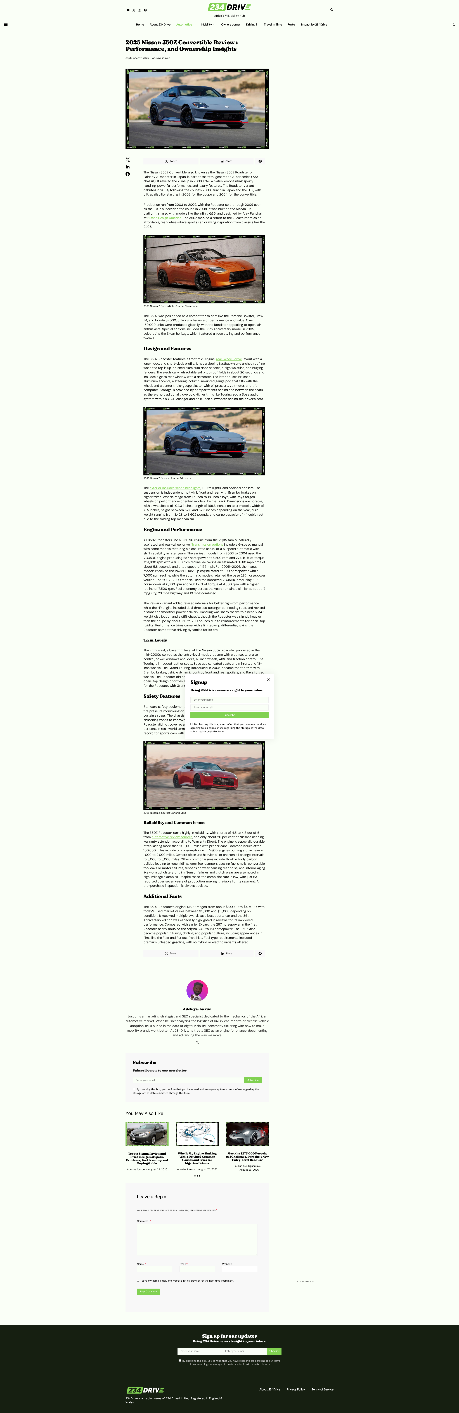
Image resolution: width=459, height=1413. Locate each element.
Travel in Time (273, 24)
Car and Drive (178, 812)
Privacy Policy (296, 1389)
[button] (454, 24)
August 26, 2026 (249, 1169)
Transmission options (207, 545)
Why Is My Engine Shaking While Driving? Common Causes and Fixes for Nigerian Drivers (197, 1158)
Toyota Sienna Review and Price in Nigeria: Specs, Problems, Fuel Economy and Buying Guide (147, 1158)
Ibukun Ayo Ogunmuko (248, 1166)
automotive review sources (172, 837)
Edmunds (185, 478)
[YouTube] (128, 10)
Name (141, 1264)
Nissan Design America (164, 218)
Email (183, 1264)
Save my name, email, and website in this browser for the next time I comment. (188, 1280)
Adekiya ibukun (161, 58)
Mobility (206, 24)
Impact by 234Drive (314, 24)
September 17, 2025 (137, 58)
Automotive (184, 24)
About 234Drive (160, 24)
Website (227, 1264)
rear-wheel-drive (229, 359)
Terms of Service (322, 1389)
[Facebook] (145, 10)
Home (140, 24)
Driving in (252, 24)
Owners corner (230, 24)
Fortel (291, 24)
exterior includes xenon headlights (175, 488)
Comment (143, 1221)
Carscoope (191, 306)
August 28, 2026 (157, 1169)
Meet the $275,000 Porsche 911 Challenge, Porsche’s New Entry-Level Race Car (247, 1157)
